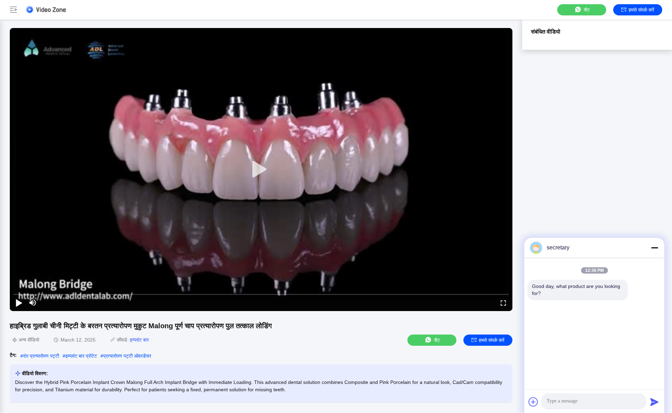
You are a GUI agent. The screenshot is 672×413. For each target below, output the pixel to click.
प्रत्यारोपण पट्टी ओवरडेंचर (127, 356)
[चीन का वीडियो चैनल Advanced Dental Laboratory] (45, 9)
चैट (587, 10)
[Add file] (533, 401)
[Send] (654, 401)
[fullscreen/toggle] (503, 302)
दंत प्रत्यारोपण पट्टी (41, 356)
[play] (261, 169)
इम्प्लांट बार (139, 340)
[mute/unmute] (33, 302)
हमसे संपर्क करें (641, 10)
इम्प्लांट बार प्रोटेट (81, 356)
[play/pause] (19, 302)
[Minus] (654, 247)
